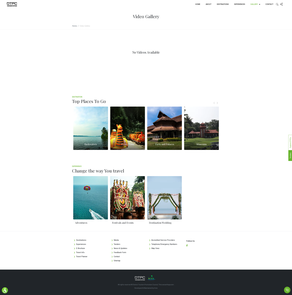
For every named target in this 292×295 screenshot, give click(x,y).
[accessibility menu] (5, 290)
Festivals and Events (123, 222)
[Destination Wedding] (164, 197)
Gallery (254, 4)
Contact (269, 4)
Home (197, 4)
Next (217, 105)
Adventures (81, 222)
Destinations (223, 4)
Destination (77, 97)
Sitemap (115, 261)
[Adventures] (90, 197)
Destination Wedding (160, 222)
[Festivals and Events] (127, 197)
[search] (277, 4)
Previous (214, 105)
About (208, 4)
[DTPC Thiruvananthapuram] (12, 4)
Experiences (239, 4)
